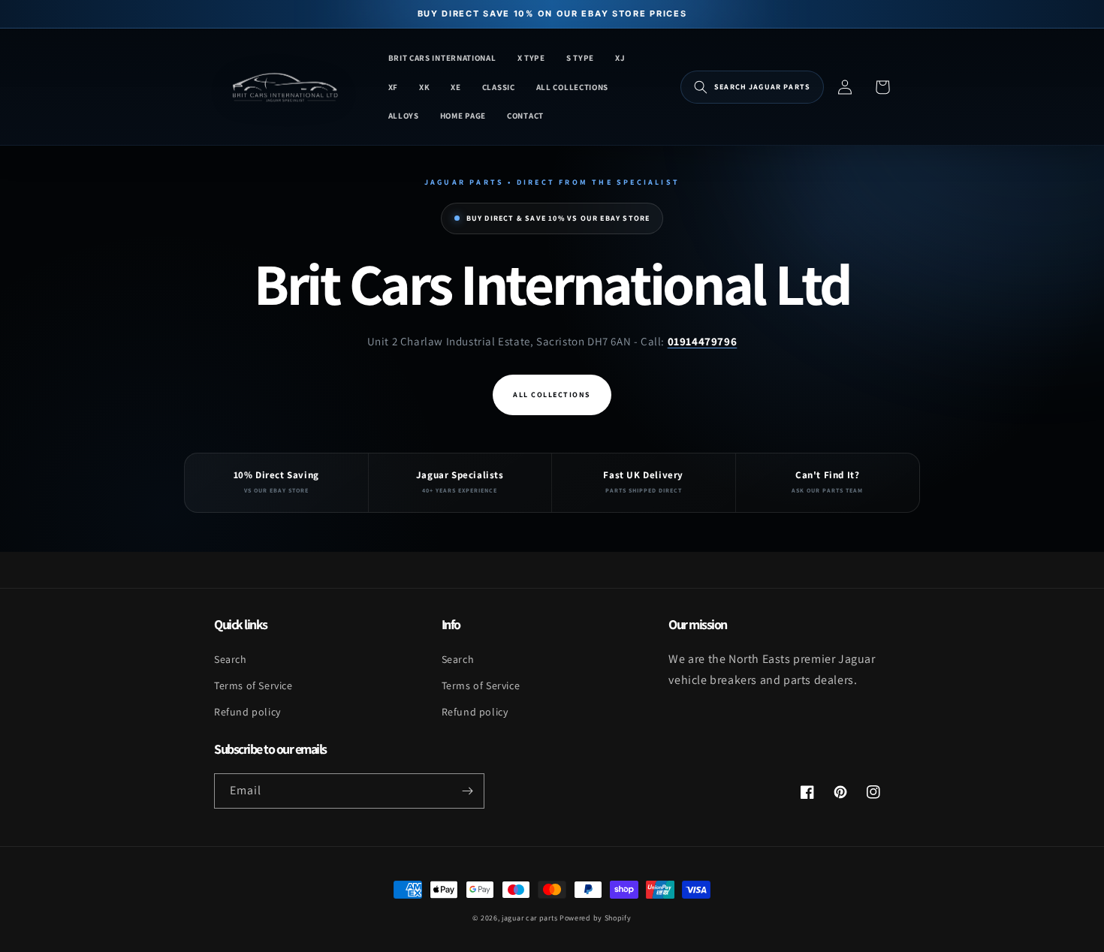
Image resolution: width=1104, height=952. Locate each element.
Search (230, 659)
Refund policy (247, 712)
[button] (752, 87)
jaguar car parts (529, 918)
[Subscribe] (467, 791)
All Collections (552, 394)
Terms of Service (253, 685)
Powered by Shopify (596, 918)
